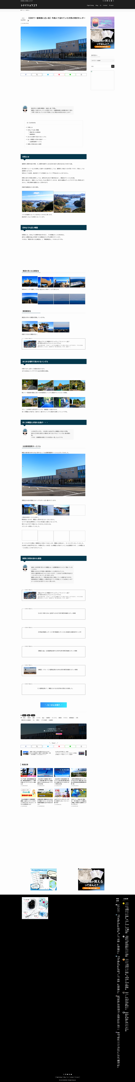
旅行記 (24, 715)
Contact (72, 1077)
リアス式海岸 (44, 720)
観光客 (29, 717)
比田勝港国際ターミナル (36, 141)
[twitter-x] (103, 1)
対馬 (77, 717)
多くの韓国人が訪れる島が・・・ (37, 139)
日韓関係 (48, 717)
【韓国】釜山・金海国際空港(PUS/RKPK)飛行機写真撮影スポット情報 (57, 651)
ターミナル (54, 717)
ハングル (38, 717)
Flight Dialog (59, 1077)
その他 (33, 715)
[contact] (111, 1)
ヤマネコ (65, 717)
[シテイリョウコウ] (29, 5)
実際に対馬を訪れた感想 (34, 144)
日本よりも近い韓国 (33, 130)
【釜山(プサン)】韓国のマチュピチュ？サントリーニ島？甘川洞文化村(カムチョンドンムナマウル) (54, 342)
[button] (26, 74)
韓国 (33, 717)
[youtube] (107, 1)
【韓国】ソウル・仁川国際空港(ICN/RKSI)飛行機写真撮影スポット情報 (58, 669)
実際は (37, 720)
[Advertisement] (54, 89)
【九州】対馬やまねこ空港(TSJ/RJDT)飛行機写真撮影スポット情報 (57, 613)
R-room (77, 1077)
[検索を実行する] (112, 66)
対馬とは (30, 127)
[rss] (109, 1)
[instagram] (105, 1)
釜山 (43, 717)
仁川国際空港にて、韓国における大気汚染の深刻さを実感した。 (56, 688)
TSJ (33, 720)
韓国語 (60, 717)
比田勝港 (51, 720)
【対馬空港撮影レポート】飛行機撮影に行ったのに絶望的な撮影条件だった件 (59, 632)
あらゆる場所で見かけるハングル (37, 137)
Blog (65, 1077)
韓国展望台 (32, 134)
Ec (67, 1077)
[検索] (113, 1)
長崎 (29, 715)
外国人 (24, 717)
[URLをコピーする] (81, 74)
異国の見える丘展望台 (35, 132)
